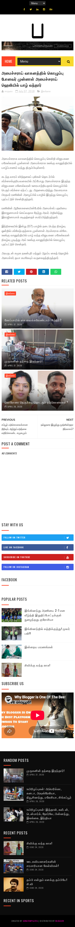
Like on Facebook (14, 547)
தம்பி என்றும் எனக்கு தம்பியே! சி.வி (47, 881)
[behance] (51, 9)
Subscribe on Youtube (17, 557)
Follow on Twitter (14, 537)
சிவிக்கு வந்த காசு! (37, 665)
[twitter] (30, 9)
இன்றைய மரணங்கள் (39, 647)
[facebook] (24, 9)
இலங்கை (46, 91)
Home (8, 61)
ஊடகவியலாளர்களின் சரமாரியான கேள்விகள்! (43, 863)
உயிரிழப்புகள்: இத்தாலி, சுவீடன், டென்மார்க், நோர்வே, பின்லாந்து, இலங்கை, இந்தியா (48, 813)
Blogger (59, 920)
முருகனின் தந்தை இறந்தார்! (23, 361)
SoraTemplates (30, 920)
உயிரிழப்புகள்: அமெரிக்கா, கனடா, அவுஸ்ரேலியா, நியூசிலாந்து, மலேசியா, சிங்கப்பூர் (49, 792)
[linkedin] (37, 9)
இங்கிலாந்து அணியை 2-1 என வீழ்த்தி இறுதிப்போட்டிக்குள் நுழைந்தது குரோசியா (45, 615)
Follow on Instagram (16, 566)
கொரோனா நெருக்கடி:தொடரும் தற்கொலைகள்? (36, 402)
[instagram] (44, 9)
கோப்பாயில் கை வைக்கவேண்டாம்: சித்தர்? (33, 320)
